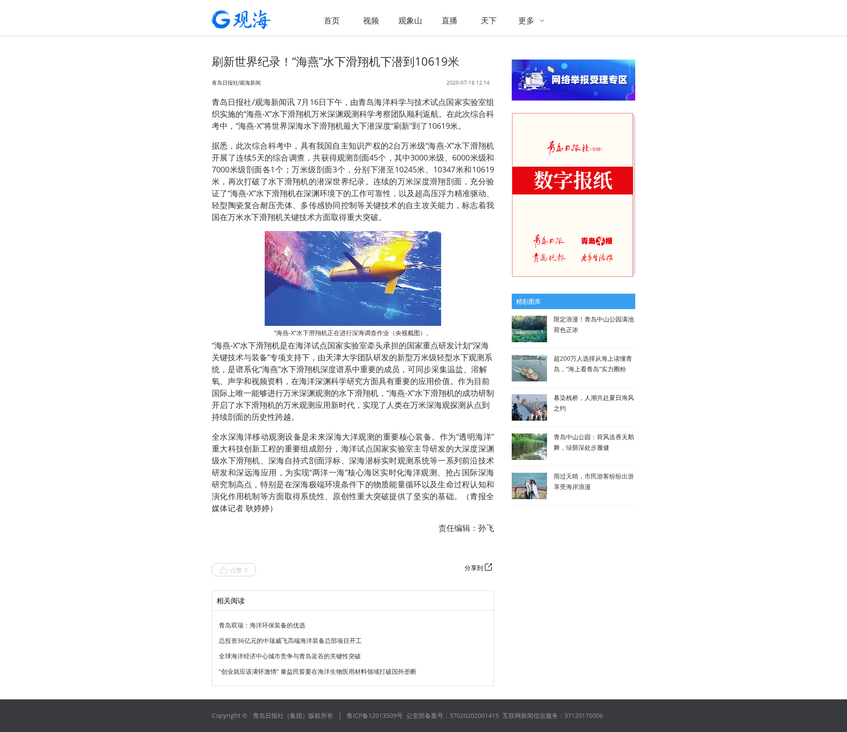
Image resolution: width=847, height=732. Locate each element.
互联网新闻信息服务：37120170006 (552, 715)
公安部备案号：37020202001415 (452, 715)
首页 (332, 20)
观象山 (410, 20)
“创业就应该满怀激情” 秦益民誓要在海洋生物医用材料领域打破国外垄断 (317, 671)
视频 (371, 20)
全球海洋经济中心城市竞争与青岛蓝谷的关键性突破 (290, 656)
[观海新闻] (254, 19)
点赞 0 (238, 570)
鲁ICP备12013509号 (375, 715)
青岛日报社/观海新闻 (236, 83)
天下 (489, 20)
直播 (449, 20)
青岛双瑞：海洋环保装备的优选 (262, 625)
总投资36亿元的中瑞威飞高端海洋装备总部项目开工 (290, 640)
